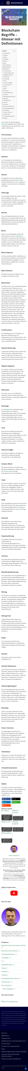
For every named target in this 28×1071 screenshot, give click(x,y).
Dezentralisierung (9, 73)
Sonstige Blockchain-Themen (10, 978)
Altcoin (5, 57)
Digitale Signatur (8, 75)
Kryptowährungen (6, 964)
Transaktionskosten (9, 116)
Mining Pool (7, 100)
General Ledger (8, 83)
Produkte (4, 971)
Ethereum (6, 77)
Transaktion (19, 236)
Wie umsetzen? (6, 985)
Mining (6, 98)
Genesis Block (7, 85)
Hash (5, 86)
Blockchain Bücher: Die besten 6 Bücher (13, 945)
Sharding (6, 110)
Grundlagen (5, 958)
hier (24, 936)
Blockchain (6, 69)
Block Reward (7, 67)
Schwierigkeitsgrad (9, 108)
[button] (6, 799)
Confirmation (7, 71)
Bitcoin (5, 61)
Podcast (3, 968)
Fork (5, 81)
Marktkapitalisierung (9, 96)
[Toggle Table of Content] (13, 51)
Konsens (6, 90)
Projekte (3, 975)
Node (5, 102)
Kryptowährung (8, 92)
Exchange (6, 79)
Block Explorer (7, 65)
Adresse (5, 55)
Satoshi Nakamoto (9, 106)
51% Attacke (6, 53)
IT (2, 961)
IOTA (5, 88)
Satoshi (6, 104)
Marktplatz (7, 409)
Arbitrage (5, 59)
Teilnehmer (7, 114)
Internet (17, 509)
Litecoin (6, 94)
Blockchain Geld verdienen (9, 951)
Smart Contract (8, 112)
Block (4, 63)
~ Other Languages (7, 989)
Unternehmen (5, 982)
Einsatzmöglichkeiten (7, 954)
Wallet (5, 118)
